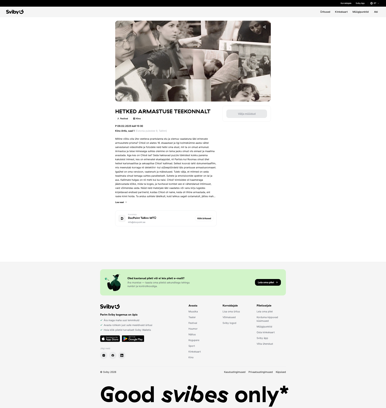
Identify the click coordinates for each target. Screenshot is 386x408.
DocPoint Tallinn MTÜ (142, 218)
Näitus (192, 334)
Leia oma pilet (265, 311)
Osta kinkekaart (266, 332)
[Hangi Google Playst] (133, 338)
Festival (124, 118)
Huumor (193, 328)
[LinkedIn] (121, 355)
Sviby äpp (360, 3)
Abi (376, 11)
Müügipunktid (361, 11)
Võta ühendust (265, 343)
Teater (192, 317)
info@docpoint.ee (136, 222)
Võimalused (229, 317)
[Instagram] (103, 355)
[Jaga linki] (264, 27)
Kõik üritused (204, 218)
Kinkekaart (341, 11)
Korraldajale (346, 3)
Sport (191, 345)
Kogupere (193, 340)
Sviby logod (229, 322)
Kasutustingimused (234, 371)
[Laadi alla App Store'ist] (110, 338)
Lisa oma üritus (231, 311)
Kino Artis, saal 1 (125, 130)
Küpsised (281, 371)
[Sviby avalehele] (15, 11)
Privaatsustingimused (260, 371)
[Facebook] (112, 355)
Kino (138, 118)
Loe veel (119, 202)
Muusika (193, 311)
